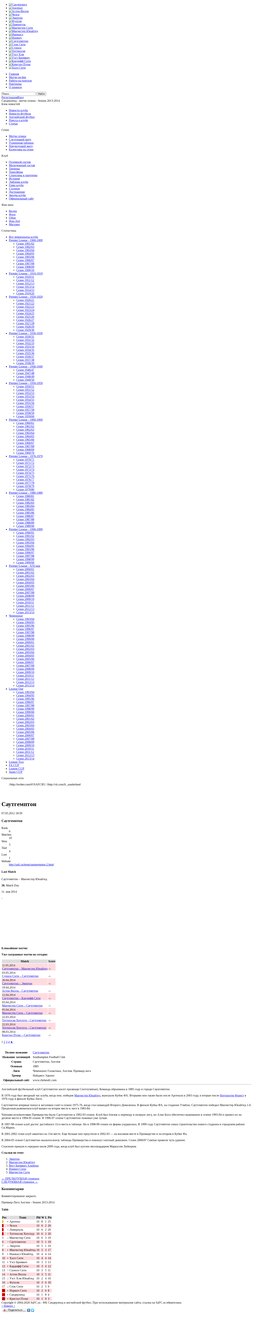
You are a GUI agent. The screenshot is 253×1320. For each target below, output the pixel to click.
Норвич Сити (17, 1168)
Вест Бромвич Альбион (24, 1165)
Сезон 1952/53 (25, 393)
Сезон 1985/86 (25, 512)
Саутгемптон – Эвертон (17, 983)
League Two (16, 761)
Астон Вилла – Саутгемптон (20, 990)
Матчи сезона (17, 136)
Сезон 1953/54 (25, 396)
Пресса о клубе (18, 120)
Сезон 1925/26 (25, 316)
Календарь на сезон (21, 149)
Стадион (14, 188)
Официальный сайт (21, 198)
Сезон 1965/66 (25, 439)
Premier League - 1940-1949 (26, 366)
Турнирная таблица (21, 142)
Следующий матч (20, 139)
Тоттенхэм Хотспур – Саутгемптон (24, 1020)
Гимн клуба (16, 185)
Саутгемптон (41, 1052)
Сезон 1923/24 (25, 310)
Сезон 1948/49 (25, 376)
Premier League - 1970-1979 (26, 456)
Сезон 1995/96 (25, 549)
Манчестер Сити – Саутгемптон (22, 1005)
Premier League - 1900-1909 (26, 240)
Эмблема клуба (18, 181)
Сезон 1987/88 (25, 519)
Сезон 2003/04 (25, 579)
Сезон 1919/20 (25, 293)
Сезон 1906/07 (25, 260)
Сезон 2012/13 (25, 609)
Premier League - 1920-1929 (26, 296)
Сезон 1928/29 (25, 326)
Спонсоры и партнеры (23, 175)
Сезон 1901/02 (25, 243)
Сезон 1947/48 (25, 373)
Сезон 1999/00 (25, 562)
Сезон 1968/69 (25, 449)
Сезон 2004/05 (25, 582)
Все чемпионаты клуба (23, 236)
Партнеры (15, 83)
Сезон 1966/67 (25, 442)
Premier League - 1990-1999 (26, 529)
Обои (12, 217)
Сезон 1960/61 (25, 423)
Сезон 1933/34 (25, 346)
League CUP (16, 768)
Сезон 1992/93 (25, 539)
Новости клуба (18, 110)
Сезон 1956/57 (25, 406)
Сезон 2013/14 (25, 612)
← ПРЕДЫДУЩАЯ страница (20, 1178)
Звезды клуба (17, 195)
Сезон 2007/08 (25, 592)
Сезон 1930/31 (25, 336)
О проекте (15, 87)
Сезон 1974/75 (25, 472)
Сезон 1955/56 (25, 403)
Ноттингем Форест (232, 1095)
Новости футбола (20, 113)
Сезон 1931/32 (25, 339)
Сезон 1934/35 (25, 349)
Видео (13, 211)
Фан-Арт (14, 221)
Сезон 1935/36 (25, 353)
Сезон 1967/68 (25, 446)
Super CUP (15, 771)
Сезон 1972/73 (25, 466)
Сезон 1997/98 (25, 555)
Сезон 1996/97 (25, 552)
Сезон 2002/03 (25, 575)
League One (16, 688)
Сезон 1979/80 (25, 489)
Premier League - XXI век (24, 565)
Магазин (14, 224)
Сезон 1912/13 (25, 283)
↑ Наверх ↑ (8, 1305)
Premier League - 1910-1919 (26, 273)
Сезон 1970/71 (25, 459)
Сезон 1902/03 (25, 246)
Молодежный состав (22, 165)
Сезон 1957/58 (25, 409)
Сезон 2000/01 (25, 569)
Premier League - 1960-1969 (26, 419)
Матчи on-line (17, 77)
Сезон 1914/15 (25, 290)
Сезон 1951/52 (25, 389)
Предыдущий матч (21, 146)
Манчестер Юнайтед (87, 1095)
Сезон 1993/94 (25, 542)
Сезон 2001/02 (25, 572)
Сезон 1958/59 (25, 413)
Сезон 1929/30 (25, 330)
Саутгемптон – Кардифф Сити (21, 998)
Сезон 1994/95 (25, 545)
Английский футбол (22, 117)
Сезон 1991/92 (25, 536)
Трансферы (16, 172)
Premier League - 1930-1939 (26, 333)
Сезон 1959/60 (25, 416)
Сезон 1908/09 (25, 266)
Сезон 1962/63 (25, 429)
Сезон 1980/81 (25, 496)
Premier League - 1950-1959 (26, 383)
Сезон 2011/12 (25, 605)
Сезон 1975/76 (25, 476)
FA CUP (14, 765)
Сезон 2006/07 (25, 589)
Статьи (13, 123)
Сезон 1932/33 (25, 343)
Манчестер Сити (19, 1172)
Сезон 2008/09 (25, 595)
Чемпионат (16, 615)
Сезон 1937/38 (25, 359)
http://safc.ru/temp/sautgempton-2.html (31, 864)
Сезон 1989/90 (25, 526)
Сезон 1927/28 (25, 323)
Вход (20, 97)
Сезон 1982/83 (25, 502)
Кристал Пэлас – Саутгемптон (21, 1035)
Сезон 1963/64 (25, 433)
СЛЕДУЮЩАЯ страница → (19, 1181)
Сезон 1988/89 (25, 522)
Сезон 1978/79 (25, 486)
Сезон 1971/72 (25, 462)
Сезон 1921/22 (25, 303)
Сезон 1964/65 (25, 436)
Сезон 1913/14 (25, 286)
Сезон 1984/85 (25, 509)
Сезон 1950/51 (25, 386)
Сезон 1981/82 (25, 499)
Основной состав (20, 162)
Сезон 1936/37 (25, 356)
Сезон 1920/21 (25, 300)
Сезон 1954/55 (25, 399)
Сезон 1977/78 (25, 482)
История (14, 178)
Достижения (17, 191)
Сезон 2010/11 (25, 602)
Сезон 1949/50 (25, 379)
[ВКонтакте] (29, 1310)
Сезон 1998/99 (25, 559)
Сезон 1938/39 (25, 363)
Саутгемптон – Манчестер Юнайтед (25, 968)
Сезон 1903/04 (25, 250)
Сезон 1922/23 (25, 306)
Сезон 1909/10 (25, 270)
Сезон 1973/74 (25, 469)
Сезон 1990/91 (25, 532)
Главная (14, 73)
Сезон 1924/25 (25, 313)
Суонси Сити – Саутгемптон (20, 976)
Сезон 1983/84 (25, 506)
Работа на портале (20, 80)
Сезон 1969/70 (25, 452)
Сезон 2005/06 (25, 585)
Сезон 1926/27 (25, 320)
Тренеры (14, 168)
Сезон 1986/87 (25, 516)
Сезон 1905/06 (25, 256)
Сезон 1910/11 (25, 276)
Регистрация (9, 97)
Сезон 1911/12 (25, 280)
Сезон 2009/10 (25, 599)
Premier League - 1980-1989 (26, 492)
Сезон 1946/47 (25, 369)
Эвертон (14, 1159)
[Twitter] (33, 1310)
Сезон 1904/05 (25, 253)
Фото (12, 214)
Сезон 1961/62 (25, 426)
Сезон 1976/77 (25, 479)
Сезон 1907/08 (25, 263)
